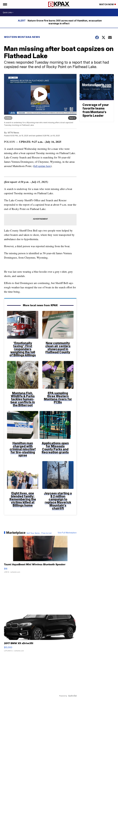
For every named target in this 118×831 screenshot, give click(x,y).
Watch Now (106, 4)
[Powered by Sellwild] (72, 696)
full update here (42, 166)
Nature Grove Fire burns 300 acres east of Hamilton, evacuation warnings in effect (65, 22)
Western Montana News (22, 37)
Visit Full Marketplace (67, 533)
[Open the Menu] (4, 4)
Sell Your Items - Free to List (39, 533)
